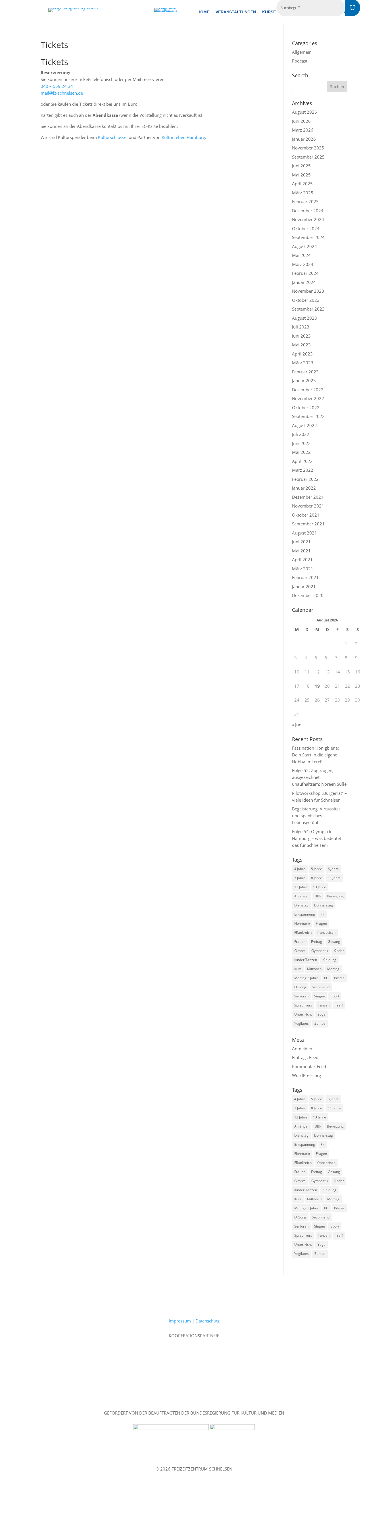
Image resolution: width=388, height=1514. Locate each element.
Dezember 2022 (308, 389)
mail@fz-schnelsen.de (62, 93)
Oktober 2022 (306, 407)
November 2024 (308, 219)
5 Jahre (316, 868)
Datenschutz (207, 1321)
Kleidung (329, 959)
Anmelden (302, 1048)
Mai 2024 (301, 255)
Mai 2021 (301, 551)
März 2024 (302, 264)
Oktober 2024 (306, 228)
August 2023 (304, 318)
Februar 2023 (305, 372)
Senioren (301, 996)
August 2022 (304, 425)
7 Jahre (299, 877)
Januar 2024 (304, 282)
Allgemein (302, 52)
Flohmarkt (302, 923)
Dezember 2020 (308, 595)
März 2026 (302, 130)
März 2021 (302, 568)
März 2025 (302, 193)
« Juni (297, 724)
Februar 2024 (305, 273)
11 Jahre (334, 877)
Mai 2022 (301, 452)
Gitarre (300, 950)
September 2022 (308, 416)
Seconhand (320, 987)
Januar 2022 (304, 488)
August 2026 (304, 112)
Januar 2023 (304, 380)
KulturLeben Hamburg (183, 137)
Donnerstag (323, 905)
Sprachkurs (303, 1005)
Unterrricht (303, 1014)
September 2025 (308, 157)
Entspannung (304, 914)
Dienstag (301, 905)
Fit (322, 914)
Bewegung (335, 896)
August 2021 (304, 533)
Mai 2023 (301, 345)
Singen (319, 996)
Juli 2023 (300, 327)
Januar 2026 (304, 139)
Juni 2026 (301, 121)
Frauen (299, 941)
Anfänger (301, 896)
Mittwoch (314, 968)
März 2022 (302, 470)
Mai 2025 (301, 175)
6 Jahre (333, 868)
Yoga (322, 1014)
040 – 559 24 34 (57, 86)
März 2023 (302, 362)
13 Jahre (319, 887)
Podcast (299, 61)
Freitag (316, 941)
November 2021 (308, 506)
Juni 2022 (301, 443)
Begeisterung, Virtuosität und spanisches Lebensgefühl (316, 815)
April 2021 (302, 559)
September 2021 (308, 524)
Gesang (334, 941)
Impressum (180, 1321)
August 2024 (304, 246)
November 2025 (308, 148)
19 (317, 686)
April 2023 (302, 354)
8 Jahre (316, 877)
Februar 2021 (305, 577)
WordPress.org (306, 1075)
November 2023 (308, 291)
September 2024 (308, 237)
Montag (333, 968)
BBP (318, 896)
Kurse (269, 12)
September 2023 (308, 309)
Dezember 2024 (308, 210)
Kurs (297, 968)
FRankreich (303, 932)
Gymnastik (319, 950)
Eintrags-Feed (305, 1057)
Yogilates (301, 1023)
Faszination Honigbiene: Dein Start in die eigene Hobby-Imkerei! (315, 754)
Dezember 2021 (308, 497)
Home (203, 12)
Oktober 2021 (306, 515)
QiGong (300, 987)
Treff (339, 1005)
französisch (326, 932)
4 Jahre (299, 868)
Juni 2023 (301, 336)
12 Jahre (300, 887)
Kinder (339, 950)
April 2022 (302, 461)
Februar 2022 (305, 479)
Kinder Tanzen (305, 959)
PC (326, 978)
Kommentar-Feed (309, 1066)
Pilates (339, 978)
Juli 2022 (300, 434)
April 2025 (302, 183)
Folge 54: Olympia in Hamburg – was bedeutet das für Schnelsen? (316, 838)
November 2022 (308, 398)
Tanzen (323, 1005)
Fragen (321, 923)
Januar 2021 (304, 586)
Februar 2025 (305, 201)
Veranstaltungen (236, 12)
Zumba (320, 1023)
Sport (335, 996)
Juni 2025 (301, 166)
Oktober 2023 (306, 300)
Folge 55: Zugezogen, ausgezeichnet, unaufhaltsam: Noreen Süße (319, 777)
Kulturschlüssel (113, 137)
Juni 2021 (301, 541)
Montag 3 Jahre (306, 978)
